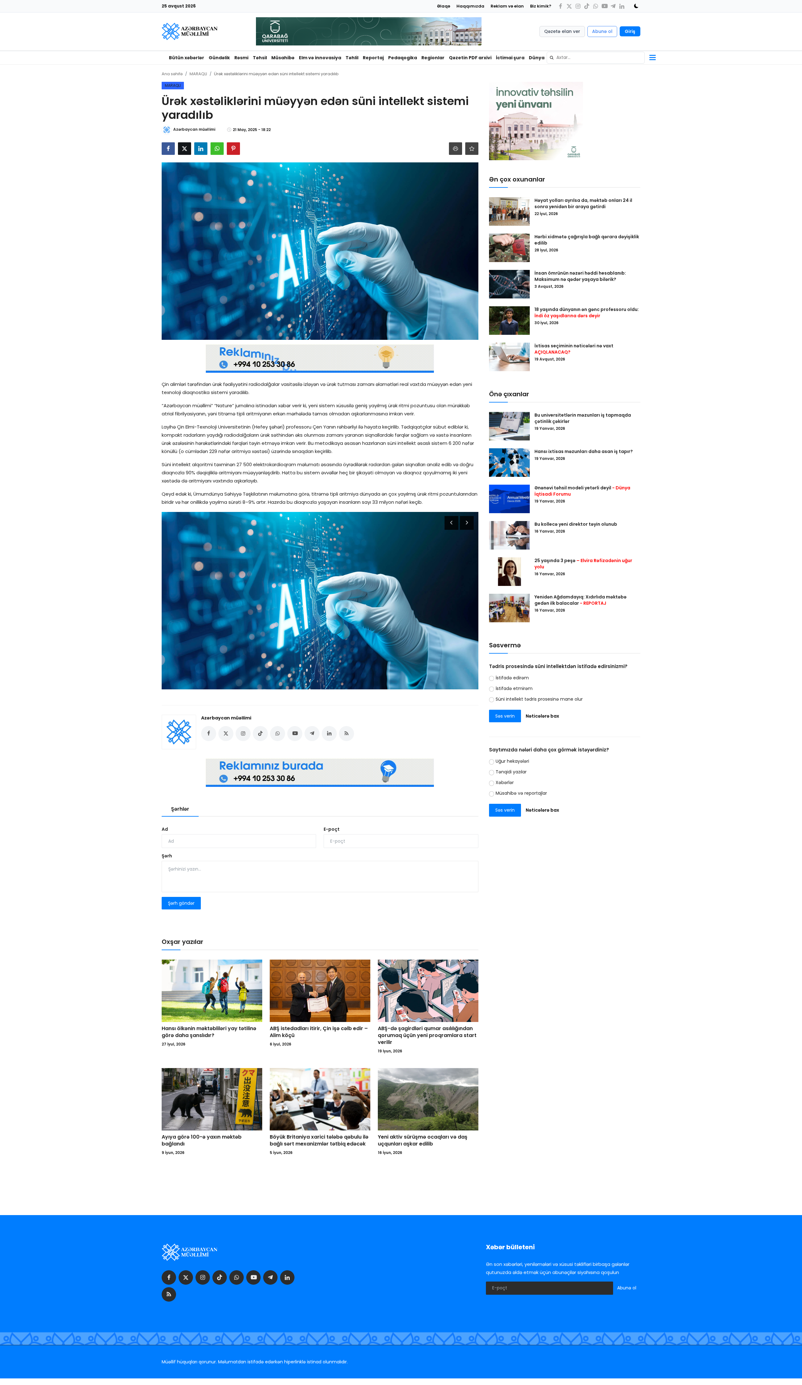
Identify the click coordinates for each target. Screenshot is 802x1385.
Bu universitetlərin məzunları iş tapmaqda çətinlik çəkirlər (582, 418)
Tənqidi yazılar (511, 772)
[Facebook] (560, 6)
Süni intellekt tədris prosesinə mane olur (539, 699)
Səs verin (505, 716)
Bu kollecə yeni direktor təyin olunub (575, 524)
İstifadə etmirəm (514, 688)
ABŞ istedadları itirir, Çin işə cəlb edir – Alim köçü (319, 1032)
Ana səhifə (172, 74)
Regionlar (433, 58)
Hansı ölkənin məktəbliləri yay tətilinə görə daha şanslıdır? (209, 1032)
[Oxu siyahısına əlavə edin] (471, 148)
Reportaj (373, 58)
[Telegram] (613, 6)
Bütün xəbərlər (186, 58)
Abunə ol (602, 31)
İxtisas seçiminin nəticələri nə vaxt (573, 349)
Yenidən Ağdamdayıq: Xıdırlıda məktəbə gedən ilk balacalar (580, 600)
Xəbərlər (505, 783)
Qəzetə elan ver (562, 31)
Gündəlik (219, 58)
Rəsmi (241, 58)
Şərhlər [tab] (180, 809)
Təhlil (352, 58)
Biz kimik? (540, 6)
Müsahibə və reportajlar (521, 793)
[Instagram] (578, 6)
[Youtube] (604, 6)
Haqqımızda (470, 6)
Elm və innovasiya (320, 58)
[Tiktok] (587, 6)
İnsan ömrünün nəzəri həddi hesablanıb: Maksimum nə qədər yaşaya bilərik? (580, 276)
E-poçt (332, 829)
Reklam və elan (507, 6)
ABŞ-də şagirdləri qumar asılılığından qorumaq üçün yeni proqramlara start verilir (427, 1035)
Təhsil (260, 58)
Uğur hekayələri (512, 761)
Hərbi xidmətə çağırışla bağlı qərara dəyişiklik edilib (586, 240)
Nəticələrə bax (542, 716)
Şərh (167, 856)
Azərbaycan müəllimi (226, 718)
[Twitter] (569, 6)
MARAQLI (198, 74)
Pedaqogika (402, 58)
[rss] (169, 1294)
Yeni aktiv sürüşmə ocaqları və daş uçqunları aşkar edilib (422, 1140)
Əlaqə (443, 6)
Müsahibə (282, 58)
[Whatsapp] (595, 6)
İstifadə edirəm (512, 678)
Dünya (536, 58)
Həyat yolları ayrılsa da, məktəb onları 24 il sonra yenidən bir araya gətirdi (583, 203)
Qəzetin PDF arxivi (470, 58)
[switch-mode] (634, 6)
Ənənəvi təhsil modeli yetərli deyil (582, 491)
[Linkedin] (622, 6)
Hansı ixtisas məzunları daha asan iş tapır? (583, 451)
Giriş (630, 31)
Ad (165, 829)
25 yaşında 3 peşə (583, 563)
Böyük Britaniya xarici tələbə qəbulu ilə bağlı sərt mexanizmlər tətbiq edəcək (319, 1140)
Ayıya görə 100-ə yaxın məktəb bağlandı (202, 1140)
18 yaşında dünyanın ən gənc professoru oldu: (586, 312)
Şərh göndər (181, 903)
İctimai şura (510, 58)
